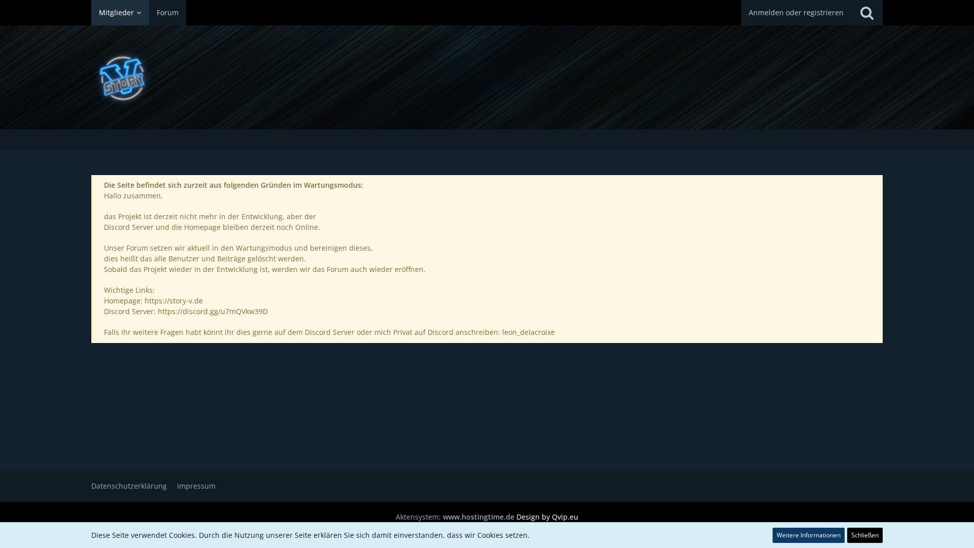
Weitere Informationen (809, 535)
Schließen (865, 535)
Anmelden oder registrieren (796, 12)
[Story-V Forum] (487, 77)
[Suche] (867, 12)
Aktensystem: (455, 517)
